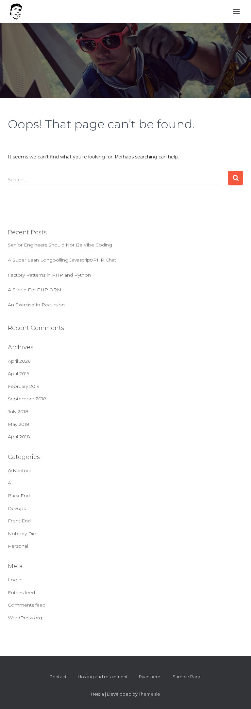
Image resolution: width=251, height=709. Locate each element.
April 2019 (18, 373)
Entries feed (21, 592)
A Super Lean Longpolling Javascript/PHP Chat (62, 260)
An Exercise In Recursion (36, 305)
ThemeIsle (149, 694)
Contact (58, 676)
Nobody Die (22, 533)
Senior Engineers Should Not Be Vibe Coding (60, 245)
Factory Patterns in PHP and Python (49, 275)
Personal (18, 546)
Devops (17, 508)
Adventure (19, 470)
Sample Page (187, 676)
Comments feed (26, 605)
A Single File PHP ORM (34, 290)
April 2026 (19, 361)
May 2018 (18, 424)
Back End (19, 496)
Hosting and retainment (103, 676)
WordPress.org (25, 618)
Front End (19, 521)
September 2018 (27, 399)
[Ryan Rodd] (18, 11)
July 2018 (18, 411)
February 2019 (24, 386)
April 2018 (19, 437)
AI (10, 483)
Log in (15, 580)
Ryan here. (150, 676)
